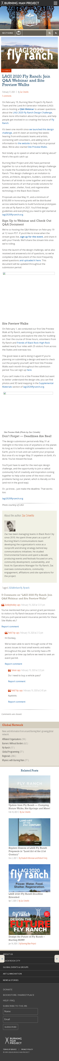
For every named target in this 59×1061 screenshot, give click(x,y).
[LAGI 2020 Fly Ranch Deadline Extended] (29, 878)
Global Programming (10, 751)
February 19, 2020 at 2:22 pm (32, 670)
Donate (7, 989)
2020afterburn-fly (15, 587)
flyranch (26, 587)
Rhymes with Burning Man (13, 760)
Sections (7, 33)
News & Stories (10, 980)
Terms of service (9, 1049)
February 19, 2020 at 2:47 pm (35, 690)
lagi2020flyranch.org (12, 498)
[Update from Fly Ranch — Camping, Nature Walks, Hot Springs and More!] (29, 789)
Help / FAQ (9, 1000)
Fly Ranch (6, 70)
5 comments (6, 95)
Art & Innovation (12, 974)
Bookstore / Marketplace (18, 995)
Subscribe (11, 1027)
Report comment (10, 626)
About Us (8, 954)
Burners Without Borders (12, 743)
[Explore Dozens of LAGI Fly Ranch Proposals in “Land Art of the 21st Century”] (29, 832)
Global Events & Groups (15, 967)
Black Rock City (11, 961)
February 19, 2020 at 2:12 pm (31, 632)
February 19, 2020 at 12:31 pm (33, 604)
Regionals (6, 756)
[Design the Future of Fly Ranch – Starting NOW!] (29, 921)
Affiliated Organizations (11, 739)
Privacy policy (27, 1049)
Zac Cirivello (24, 91)
